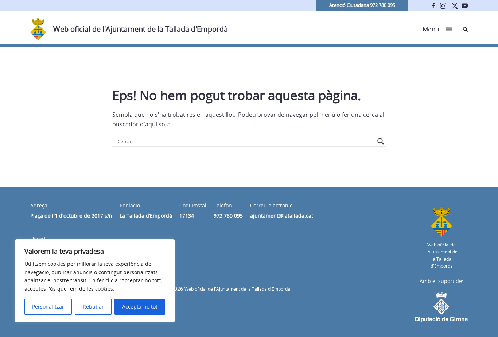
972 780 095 (228, 215)
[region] (95, 280)
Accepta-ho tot (139, 306)
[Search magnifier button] (381, 141)
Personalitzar (48, 306)
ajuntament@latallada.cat (281, 215)
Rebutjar (93, 306)
